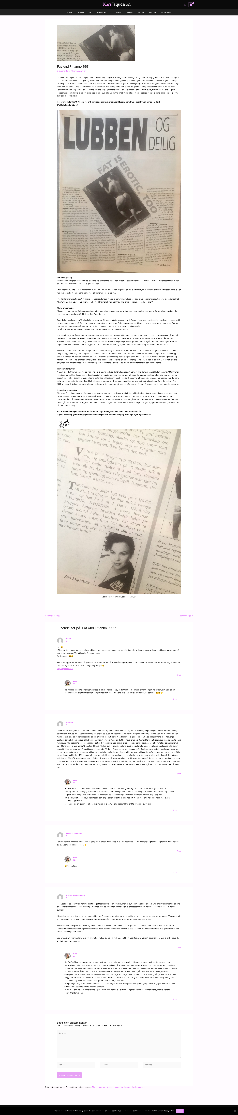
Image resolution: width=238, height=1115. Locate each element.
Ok (180, 1111)
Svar (179, 675)
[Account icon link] (185, 5)
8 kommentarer (63, 71)
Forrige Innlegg (52, 616)
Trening (75, 71)
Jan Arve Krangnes (74, 833)
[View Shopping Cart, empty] (191, 4)
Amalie (69, 639)
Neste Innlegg (186, 616)
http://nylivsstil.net (65, 668)
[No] (235, 1111)
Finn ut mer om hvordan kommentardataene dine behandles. (118, 1087)
